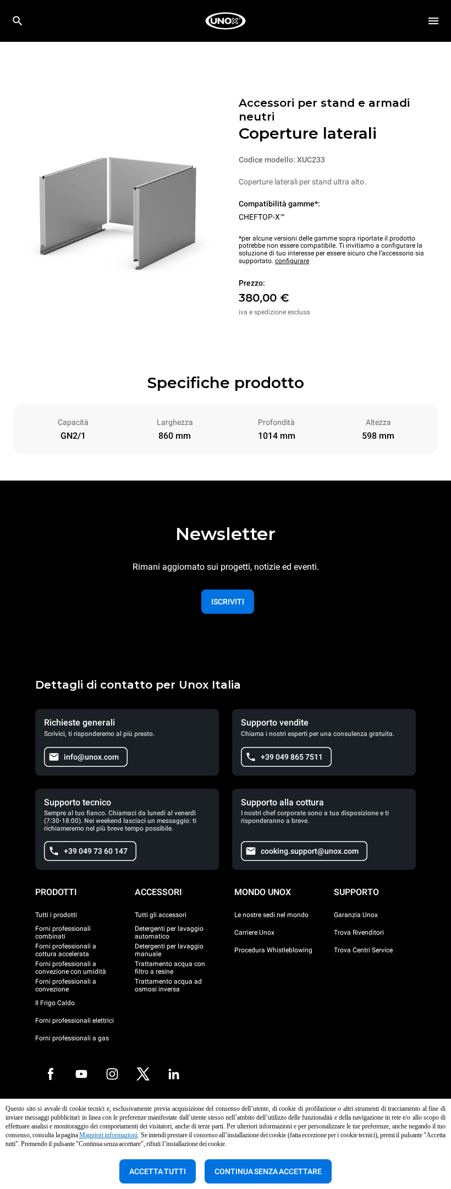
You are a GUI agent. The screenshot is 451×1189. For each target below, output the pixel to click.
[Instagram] (112, 1074)
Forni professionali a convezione (65, 985)
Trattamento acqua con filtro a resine (170, 967)
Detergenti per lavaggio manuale (169, 950)
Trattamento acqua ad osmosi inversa (168, 985)
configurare (292, 261)
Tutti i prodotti (56, 915)
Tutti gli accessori (160, 915)
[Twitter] (143, 1074)
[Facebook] (50, 1074)
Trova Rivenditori (359, 932)
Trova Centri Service (363, 950)
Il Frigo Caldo (55, 1003)
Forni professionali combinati (63, 932)
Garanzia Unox (356, 915)
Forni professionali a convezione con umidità (70, 967)
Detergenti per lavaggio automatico (169, 932)
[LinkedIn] (173, 1074)
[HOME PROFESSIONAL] (225, 21)
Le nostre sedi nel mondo (271, 915)
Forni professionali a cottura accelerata (65, 950)
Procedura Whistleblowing (273, 950)
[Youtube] (81, 1074)
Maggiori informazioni (108, 1135)
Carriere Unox (254, 932)
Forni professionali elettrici (74, 1020)
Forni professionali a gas (72, 1038)
